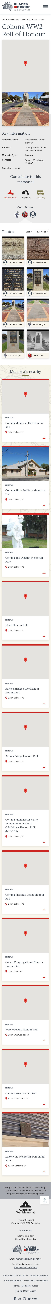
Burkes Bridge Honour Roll (21, 756)
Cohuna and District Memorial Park (24, 559)
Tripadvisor (20, 1299)
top (45, 1202)
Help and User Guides (25, 1290)
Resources (8, 1275)
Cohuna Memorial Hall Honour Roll (24, 424)
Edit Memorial (10, 197)
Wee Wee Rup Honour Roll (21, 1029)
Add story (40, 197)
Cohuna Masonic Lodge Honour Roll (24, 896)
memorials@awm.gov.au (27, 1258)
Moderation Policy (39, 1275)
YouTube (29, 1299)
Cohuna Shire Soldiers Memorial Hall (25, 492)
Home (4, 19)
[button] (45, 6)
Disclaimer (29, 1280)
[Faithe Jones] (25, 214)
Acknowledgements (13, 1280)
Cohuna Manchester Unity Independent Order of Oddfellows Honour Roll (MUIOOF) (21, 825)
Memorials (13, 19)
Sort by (29, 232)
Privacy (16, 1285)
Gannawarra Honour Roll (20, 1093)
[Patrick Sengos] (17, 214)
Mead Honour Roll (16, 625)
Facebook (15, 1299)
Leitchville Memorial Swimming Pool (24, 1158)
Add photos (25, 197)
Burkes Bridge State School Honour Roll (22, 690)
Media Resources (29, 1285)
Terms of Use (21, 1275)
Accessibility (42, 1280)
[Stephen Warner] (33, 214)
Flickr (35, 1299)
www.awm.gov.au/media (25, 1267)
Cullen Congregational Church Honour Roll (24, 964)
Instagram (24, 1299)
